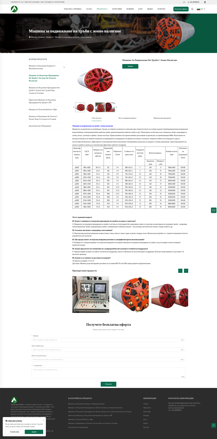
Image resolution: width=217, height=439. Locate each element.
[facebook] (205, 2)
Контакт (161, 9)
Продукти (101, 9)
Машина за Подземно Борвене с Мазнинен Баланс (42, 67)
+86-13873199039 (194, 2)
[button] (180, 271)
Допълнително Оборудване (40, 126)
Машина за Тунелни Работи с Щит (43, 109)
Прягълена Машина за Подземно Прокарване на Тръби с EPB (42, 101)
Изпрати (108, 384)
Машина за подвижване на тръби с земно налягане (73, 37)
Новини (130, 9)
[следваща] (116, 107)
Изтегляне (117, 9)
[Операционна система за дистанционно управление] (90, 294)
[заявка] (213, 210)
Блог (140, 9)
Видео (150, 9)
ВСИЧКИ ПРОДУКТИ (38, 59)
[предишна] (74, 107)
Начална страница (73, 9)
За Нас (89, 9)
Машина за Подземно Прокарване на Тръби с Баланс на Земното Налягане (44, 78)
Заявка (130, 66)
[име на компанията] (14, 9)
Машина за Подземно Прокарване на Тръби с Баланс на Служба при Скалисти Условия (44, 90)
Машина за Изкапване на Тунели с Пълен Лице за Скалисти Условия (43, 117)
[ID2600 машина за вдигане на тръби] (169, 294)
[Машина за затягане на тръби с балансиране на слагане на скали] (130, 294)
